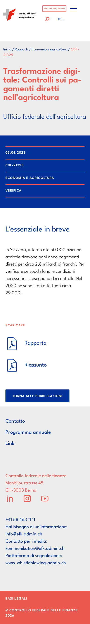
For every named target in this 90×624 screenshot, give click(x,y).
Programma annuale (28, 432)
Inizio (7, 49)
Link (9, 443)
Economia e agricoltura (49, 49)
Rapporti (21, 49)
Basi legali (16, 598)
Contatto (15, 421)
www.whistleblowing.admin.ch (35, 563)
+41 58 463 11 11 (20, 520)
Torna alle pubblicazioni (37, 396)
